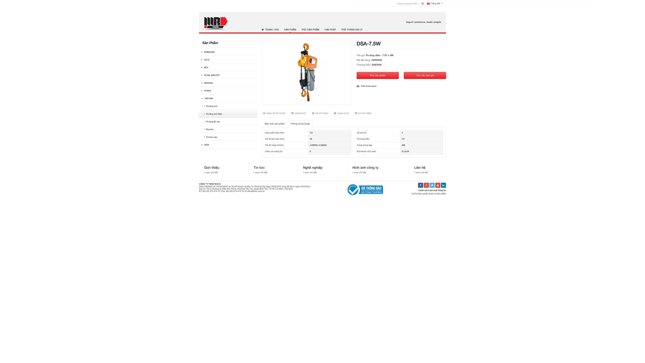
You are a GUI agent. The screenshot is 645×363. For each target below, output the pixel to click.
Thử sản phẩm (310, 29)
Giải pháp (330, 29)
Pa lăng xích (212, 106)
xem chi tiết (212, 172)
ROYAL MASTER (212, 75)
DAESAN (209, 98)
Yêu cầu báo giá (425, 75)
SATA (206, 145)
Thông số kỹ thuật (300, 123)
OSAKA (207, 90)
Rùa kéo (210, 129)
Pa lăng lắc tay (213, 121)
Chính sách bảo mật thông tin (432, 190)
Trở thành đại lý (351, 29)
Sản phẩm (290, 29)
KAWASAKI (209, 52)
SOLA (206, 59)
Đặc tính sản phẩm (275, 123)
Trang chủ (271, 29)
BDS (206, 67)
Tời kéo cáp (211, 137)
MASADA (208, 83)
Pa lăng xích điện (214, 114)
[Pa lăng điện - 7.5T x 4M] (307, 72)
